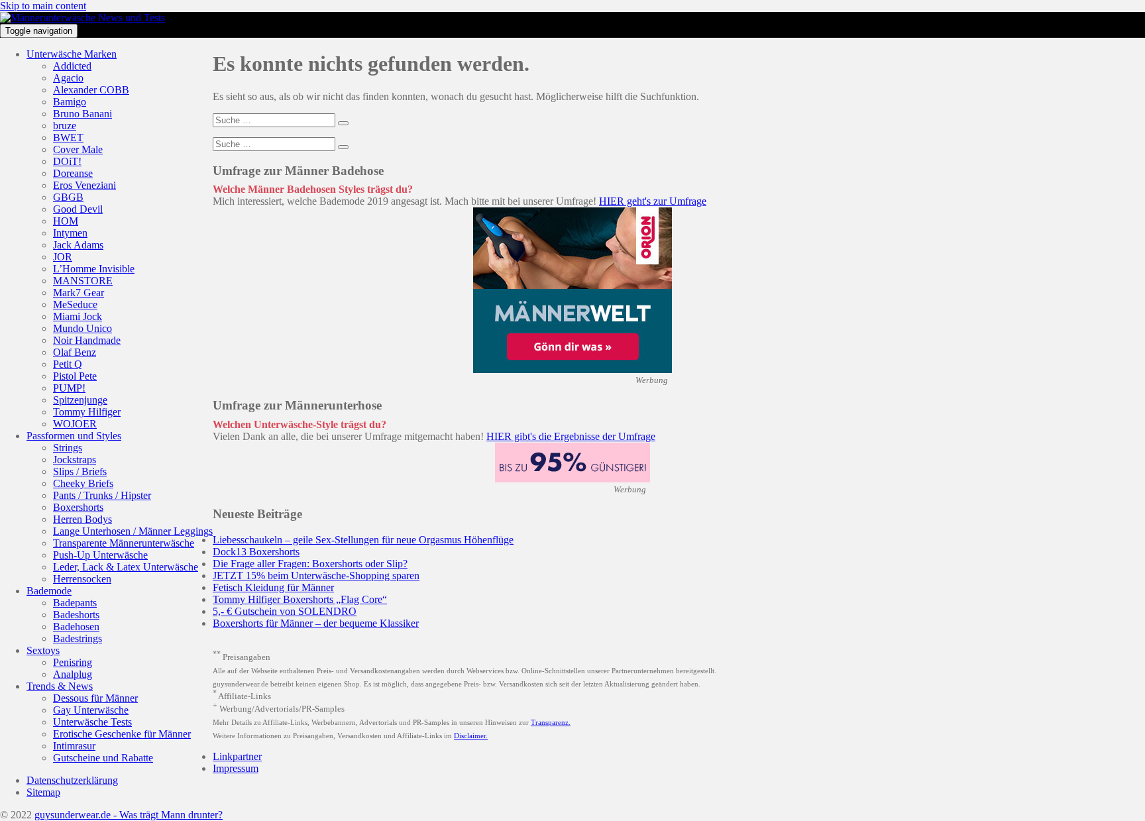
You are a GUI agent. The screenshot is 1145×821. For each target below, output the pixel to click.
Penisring (72, 662)
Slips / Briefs (80, 471)
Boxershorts (78, 507)
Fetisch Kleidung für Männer (273, 587)
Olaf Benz (74, 352)
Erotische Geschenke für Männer (122, 733)
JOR (62, 256)
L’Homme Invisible (94, 268)
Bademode (49, 590)
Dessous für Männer (95, 698)
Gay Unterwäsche (91, 710)
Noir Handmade (87, 340)
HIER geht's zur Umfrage (652, 201)
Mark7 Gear (78, 292)
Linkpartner (237, 756)
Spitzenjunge (80, 400)
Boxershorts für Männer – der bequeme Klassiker (316, 623)
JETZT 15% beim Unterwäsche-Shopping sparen (316, 575)
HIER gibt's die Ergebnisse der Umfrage (570, 436)
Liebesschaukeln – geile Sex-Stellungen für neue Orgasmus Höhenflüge (363, 539)
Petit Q (67, 364)
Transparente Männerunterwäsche (123, 543)
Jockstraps (74, 459)
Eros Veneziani (84, 185)
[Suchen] (343, 123)
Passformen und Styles (74, 435)
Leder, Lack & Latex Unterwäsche (125, 567)
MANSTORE (83, 280)
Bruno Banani (82, 113)
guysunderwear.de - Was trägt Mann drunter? (128, 814)
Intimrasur (74, 745)
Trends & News (60, 686)
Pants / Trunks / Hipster (102, 495)
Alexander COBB (91, 89)
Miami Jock (77, 316)
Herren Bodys (82, 519)
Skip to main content (43, 5)
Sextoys (43, 650)
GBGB (68, 197)
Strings (67, 447)
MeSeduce (75, 304)
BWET (68, 137)
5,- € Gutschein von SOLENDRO (284, 611)
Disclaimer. (471, 735)
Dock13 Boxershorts (256, 551)
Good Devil (78, 209)
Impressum (235, 768)
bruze (64, 125)
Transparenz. (551, 722)
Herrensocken (82, 578)
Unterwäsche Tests (92, 722)
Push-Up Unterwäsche (100, 555)
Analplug (72, 674)
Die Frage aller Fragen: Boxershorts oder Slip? (310, 563)
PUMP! (69, 388)
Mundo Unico (82, 328)
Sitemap (43, 792)
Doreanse (73, 173)
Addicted (72, 66)
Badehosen (76, 626)
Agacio (68, 77)
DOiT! (67, 161)
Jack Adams (78, 244)
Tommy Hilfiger (87, 411)
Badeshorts (76, 614)
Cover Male (78, 149)
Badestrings (77, 638)
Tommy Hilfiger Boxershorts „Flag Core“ (300, 599)
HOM (65, 221)
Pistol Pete (75, 376)
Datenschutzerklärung (72, 780)
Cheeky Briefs (83, 483)
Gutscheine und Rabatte (103, 757)
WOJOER (75, 423)
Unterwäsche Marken (72, 54)
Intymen (70, 233)
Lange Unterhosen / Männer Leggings (133, 531)
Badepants (75, 602)
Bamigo (69, 101)
